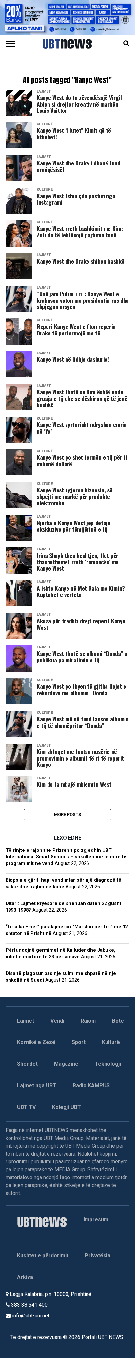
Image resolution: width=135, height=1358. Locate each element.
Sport (79, 1042)
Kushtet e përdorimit (42, 1255)
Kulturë (111, 1042)
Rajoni (88, 1021)
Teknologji (108, 1064)
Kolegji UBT (66, 1107)
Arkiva (25, 1277)
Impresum (96, 1219)
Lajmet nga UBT (36, 1085)
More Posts (67, 814)
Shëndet (27, 1064)
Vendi (57, 1021)
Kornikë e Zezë (36, 1042)
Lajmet (25, 1021)
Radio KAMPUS (91, 1085)
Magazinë (66, 1064)
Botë (118, 1021)
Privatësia (97, 1255)
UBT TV (26, 1107)
